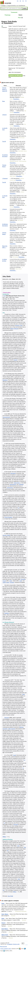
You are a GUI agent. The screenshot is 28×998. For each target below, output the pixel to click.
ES (23, 1)
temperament (13, 484)
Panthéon (6, 613)
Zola (18, 845)
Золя (2, 903)
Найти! (24, 8)
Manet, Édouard (14, 328)
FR (26, 1)
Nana (3, 101)
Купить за (15, 75)
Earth (14, 755)
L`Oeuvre (4, 209)
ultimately (21, 484)
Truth (20, 580)
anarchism (5, 728)
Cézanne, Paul (18, 325)
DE (20, 1)
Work (10, 580)
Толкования (14, 12)
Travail (4, 580)
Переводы (7, 15)
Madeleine (5, 380)
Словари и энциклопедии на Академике (12, 5)
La (18, 507)
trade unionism (11, 728)
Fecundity (23, 579)
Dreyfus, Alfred (6, 535)
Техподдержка (9, 944)
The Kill (4, 141)
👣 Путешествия (3, 946)
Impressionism (6, 417)
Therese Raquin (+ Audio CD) (4, 89)
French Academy (8, 517)
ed (7, 850)
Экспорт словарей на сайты (5, 948)
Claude (15, 359)
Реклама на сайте (16, 944)
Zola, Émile (10, 896)
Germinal (6, 717)
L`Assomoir (5, 178)
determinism (17, 482)
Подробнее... (16, 99)
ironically (12, 582)
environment (10, 487)
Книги (20, 15)
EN (17, 1)
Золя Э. (3, 922)
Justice (4, 582)
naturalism (13, 473)
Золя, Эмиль (4, 914)
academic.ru (5, 2)
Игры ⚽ (20, 17)
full (4, 295)
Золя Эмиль (4, 928)
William (4, 836)
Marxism (21, 727)
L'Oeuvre (4, 114)
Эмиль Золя (4, 934)
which (8, 582)
